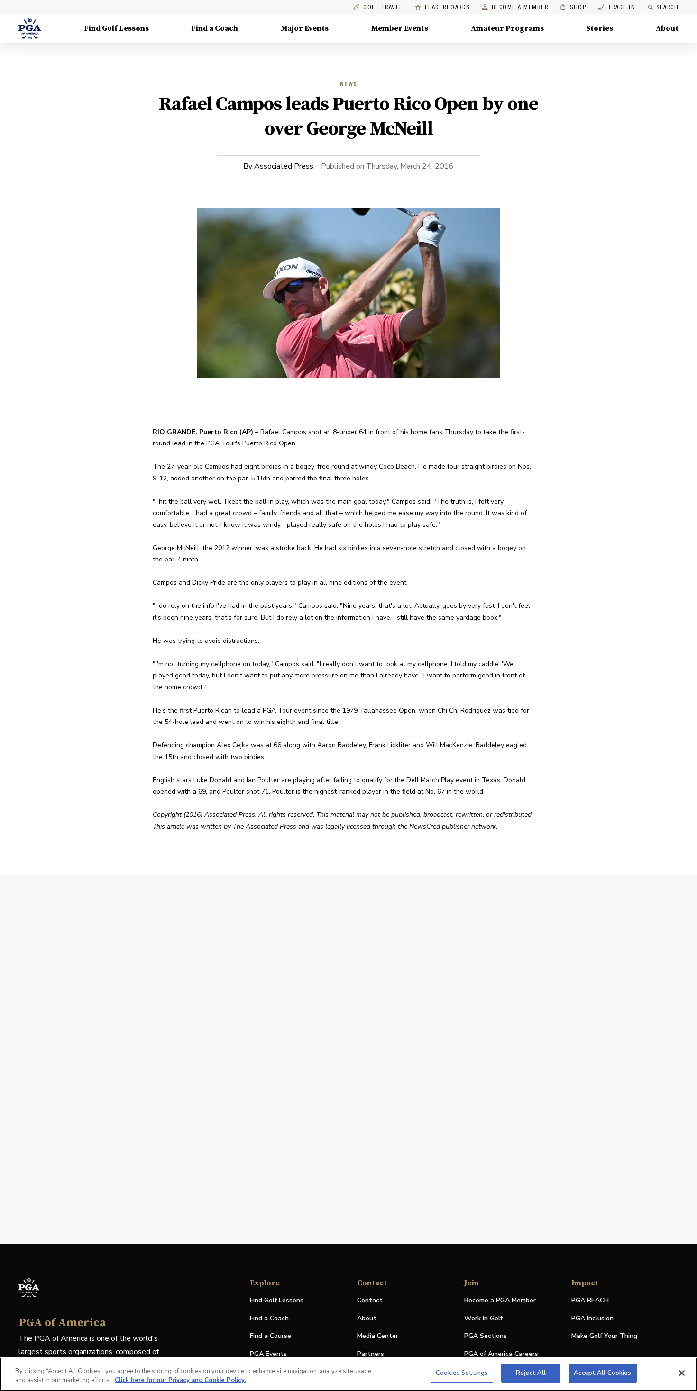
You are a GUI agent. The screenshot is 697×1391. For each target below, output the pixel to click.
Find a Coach (214, 28)
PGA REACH (590, 1301)
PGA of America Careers (501, 1354)
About (667, 28)
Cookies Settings (462, 1373)
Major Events (305, 28)
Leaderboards (447, 7)
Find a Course (270, 1335)
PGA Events (268, 1353)
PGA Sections (485, 1335)
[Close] (681, 1373)
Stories (599, 28)
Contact (370, 1300)
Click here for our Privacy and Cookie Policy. (180, 1380)
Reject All (531, 1373)
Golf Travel (383, 7)
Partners (370, 1353)
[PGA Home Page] (29, 28)
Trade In (616, 7)
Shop (573, 7)
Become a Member (520, 7)
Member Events (399, 28)
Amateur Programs (507, 28)
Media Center (377, 1336)
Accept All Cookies (602, 1373)
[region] (348, 1374)
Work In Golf (483, 1318)
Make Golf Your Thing (604, 1336)
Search (667, 7)
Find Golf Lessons (116, 28)
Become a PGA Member (500, 1300)
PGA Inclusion (592, 1318)
